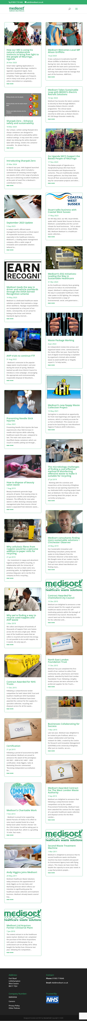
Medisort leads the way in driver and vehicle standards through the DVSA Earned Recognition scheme (22, 290)
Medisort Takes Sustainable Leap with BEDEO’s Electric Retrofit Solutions (63, 92)
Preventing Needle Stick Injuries (20, 419)
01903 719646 (58, 978)
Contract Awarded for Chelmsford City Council (61, 596)
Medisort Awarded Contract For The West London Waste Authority (63, 790)
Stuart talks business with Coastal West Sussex (62, 211)
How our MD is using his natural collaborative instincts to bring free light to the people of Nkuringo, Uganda (23, 54)
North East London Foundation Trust (58, 660)
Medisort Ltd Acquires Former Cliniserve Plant (20, 926)
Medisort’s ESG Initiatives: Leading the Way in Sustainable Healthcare (62, 276)
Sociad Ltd (47, 1018)
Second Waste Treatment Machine (62, 846)
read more (10, 83)
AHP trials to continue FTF (21, 355)
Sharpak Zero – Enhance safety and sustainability (20, 122)
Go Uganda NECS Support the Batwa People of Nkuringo (64, 157)
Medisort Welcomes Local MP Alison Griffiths (64, 51)
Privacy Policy (14, 1005)
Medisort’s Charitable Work (22, 810)
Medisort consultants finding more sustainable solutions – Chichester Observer (64, 540)
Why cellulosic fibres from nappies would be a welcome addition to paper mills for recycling (22, 550)
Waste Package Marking (61, 340)
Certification (13, 745)
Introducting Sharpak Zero (21, 160)
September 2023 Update (20, 222)
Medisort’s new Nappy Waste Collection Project (64, 406)
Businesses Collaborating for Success (64, 725)
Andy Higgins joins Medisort (22, 872)
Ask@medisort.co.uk (60, 983)
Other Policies (14, 1008)
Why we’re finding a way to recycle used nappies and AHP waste (21, 617)
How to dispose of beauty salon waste (20, 483)
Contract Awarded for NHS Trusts (21, 683)
